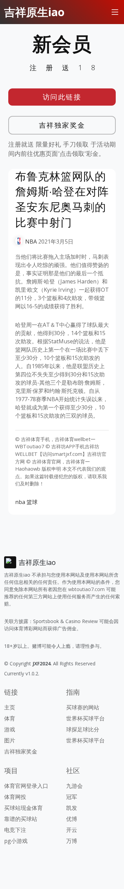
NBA (31, 241)
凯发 (71, 808)
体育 (9, 718)
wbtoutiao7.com (86, 589)
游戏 (9, 729)
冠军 (71, 797)
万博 (71, 841)
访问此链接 (62, 96)
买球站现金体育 (23, 808)
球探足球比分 (82, 729)
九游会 (74, 786)
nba (20, 502)
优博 (71, 819)
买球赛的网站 (82, 707)
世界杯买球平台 (85, 718)
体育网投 (15, 797)
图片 (9, 740)
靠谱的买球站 (20, 819)
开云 (71, 830)
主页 (9, 707)
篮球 (32, 502)
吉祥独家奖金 (62, 125)
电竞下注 (15, 830)
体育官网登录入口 (26, 786)
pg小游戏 (16, 841)
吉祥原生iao (34, 11)
